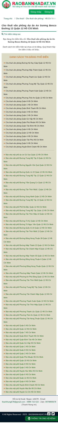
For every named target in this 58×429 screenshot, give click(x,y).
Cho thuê (20, 18)
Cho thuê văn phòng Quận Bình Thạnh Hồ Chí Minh (25, 108)
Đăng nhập (36, 12)
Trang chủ (8, 18)
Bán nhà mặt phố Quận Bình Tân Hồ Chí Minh (23, 340)
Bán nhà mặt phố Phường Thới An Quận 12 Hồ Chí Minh (27, 315)
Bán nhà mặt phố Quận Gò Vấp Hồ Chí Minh (22, 343)
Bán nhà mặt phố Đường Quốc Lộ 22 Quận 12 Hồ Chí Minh (28, 172)
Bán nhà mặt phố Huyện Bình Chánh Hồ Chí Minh (25, 385)
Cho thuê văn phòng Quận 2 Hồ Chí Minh (21, 115)
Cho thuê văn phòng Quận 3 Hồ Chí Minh (21, 112)
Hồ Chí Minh (50, 18)
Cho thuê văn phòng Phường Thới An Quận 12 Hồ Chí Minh (28, 98)
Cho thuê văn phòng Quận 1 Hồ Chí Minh (21, 105)
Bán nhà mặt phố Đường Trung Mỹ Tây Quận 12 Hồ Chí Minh (29, 210)
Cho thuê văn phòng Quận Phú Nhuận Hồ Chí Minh (25, 122)
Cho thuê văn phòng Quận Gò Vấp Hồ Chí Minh (24, 119)
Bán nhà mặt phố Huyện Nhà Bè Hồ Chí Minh (23, 388)
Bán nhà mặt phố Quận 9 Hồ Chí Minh (20, 350)
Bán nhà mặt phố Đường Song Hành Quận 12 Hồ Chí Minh (28, 197)
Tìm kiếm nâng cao (12, 34)
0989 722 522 (33, 402)
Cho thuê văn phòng (34, 18)
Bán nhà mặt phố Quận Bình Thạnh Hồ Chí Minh (24, 336)
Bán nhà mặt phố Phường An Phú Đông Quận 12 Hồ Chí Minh (29, 277)
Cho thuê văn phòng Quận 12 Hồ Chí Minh (22, 133)
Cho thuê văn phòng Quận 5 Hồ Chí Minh (21, 143)
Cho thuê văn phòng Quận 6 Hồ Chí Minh (21, 129)
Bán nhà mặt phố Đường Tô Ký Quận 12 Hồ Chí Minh (26, 221)
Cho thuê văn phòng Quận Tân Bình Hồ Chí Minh (24, 126)
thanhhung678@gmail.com (13, 402)
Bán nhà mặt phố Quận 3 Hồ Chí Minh (20, 368)
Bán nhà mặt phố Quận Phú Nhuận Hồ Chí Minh (24, 357)
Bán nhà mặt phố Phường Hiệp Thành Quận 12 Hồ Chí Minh (29, 273)
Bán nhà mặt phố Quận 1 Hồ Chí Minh (20, 347)
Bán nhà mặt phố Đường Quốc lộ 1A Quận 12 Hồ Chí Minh (28, 228)
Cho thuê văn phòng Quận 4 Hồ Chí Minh (21, 136)
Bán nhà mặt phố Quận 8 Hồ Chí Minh (20, 364)
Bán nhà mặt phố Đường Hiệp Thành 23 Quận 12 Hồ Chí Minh (29, 245)
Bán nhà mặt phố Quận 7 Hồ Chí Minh (20, 333)
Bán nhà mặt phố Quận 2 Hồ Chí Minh (20, 354)
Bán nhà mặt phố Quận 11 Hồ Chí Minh (20, 378)
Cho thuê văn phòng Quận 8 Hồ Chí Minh (21, 101)
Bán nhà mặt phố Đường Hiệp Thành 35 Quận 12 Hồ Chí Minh (29, 256)
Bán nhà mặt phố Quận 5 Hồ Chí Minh (20, 326)
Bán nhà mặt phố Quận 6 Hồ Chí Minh (20, 374)
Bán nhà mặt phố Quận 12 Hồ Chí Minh (20, 329)
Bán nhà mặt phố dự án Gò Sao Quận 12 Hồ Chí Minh (26, 155)
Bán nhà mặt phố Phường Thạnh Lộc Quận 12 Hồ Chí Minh (28, 312)
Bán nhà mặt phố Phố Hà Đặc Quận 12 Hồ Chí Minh (25, 207)
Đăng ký (49, 12)
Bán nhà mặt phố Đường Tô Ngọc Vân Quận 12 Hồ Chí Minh (29, 224)
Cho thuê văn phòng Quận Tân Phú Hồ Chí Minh (24, 140)
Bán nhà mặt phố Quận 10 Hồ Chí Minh (20, 361)
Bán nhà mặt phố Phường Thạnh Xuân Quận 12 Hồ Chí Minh (29, 301)
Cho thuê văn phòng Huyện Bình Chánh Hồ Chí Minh (26, 147)
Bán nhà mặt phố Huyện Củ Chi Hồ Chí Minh (23, 392)
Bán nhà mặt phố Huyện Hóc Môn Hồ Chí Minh (23, 371)
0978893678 (50, 402)
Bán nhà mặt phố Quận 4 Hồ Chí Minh (20, 381)
